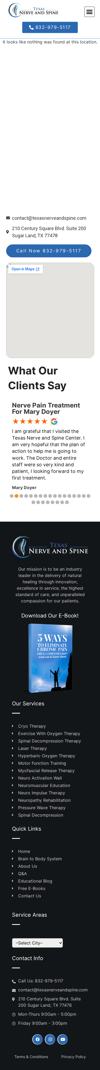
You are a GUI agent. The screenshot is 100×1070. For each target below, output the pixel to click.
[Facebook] (37, 1039)
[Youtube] (62, 1039)
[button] (89, 12)
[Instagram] (50, 1039)
